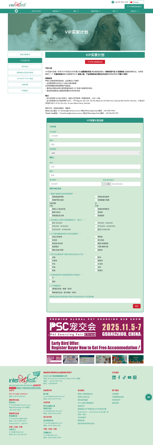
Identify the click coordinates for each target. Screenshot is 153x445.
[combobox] (107, 184)
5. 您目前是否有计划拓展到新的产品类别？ (65, 275)
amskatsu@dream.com (53, 423)
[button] (48, 335)
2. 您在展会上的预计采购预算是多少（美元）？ (66, 220)
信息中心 (134, 11)
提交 (136, 306)
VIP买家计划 (25, 60)
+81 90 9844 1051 (53, 425)
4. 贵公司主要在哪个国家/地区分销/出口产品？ (66, 254)
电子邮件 (52, 180)
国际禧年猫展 (83, 400)
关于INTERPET (36, 11)
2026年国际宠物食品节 (134, 6)
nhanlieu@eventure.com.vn (21, 405)
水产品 (96, 204)
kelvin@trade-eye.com (53, 411)
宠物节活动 (94, 11)
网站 (51, 140)
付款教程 (115, 394)
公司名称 (52, 132)
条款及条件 (116, 400)
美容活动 (81, 406)
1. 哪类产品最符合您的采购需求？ (61, 194)
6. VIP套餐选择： (55, 286)
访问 (114, 11)
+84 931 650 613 (19, 396)
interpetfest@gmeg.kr (19, 418)
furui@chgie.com (51, 435)
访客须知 (25, 85)
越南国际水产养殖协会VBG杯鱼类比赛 (92, 409)
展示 (75, 11)
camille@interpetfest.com (55, 396)
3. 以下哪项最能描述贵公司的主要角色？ (64, 234)
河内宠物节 (82, 417)
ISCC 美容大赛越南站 (86, 403)
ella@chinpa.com (17, 432)
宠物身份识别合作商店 (25, 72)
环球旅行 (25, 91)
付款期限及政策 (118, 397)
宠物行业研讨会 (83, 397)
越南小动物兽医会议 (85, 394)
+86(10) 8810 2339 (54, 437)
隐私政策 (115, 403)
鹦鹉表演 (81, 420)
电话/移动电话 (108, 180)
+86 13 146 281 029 (20, 434)
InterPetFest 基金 (25, 79)
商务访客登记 (25, 54)
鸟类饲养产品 (52, 204)
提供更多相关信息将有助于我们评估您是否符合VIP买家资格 (71, 297)
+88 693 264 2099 (54, 413)
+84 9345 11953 (15, 410)
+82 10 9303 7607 (19, 421)
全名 (51, 163)
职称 (51, 171)
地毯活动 (55, 11)
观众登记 (25, 66)
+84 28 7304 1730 (121, 2)
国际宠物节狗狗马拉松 (86, 423)
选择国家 (52, 149)
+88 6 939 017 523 (54, 399)
